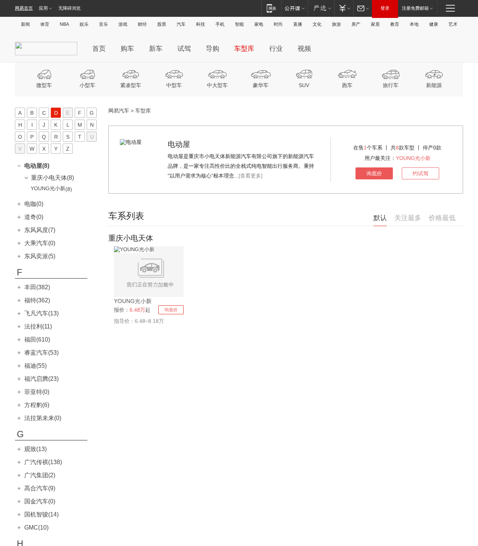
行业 (276, 48)
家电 (258, 24)
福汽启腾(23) (41, 379)
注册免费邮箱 (415, 8)
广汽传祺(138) (43, 462)
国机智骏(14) (41, 514)
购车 (127, 48)
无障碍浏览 (69, 8)
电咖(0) (33, 204)
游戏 (122, 24)
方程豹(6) (36, 405)
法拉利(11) (38, 326)
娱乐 (84, 24)
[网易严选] (321, 8)
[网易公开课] (294, 8)
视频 (304, 48)
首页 (99, 48)
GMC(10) (36, 527)
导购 (212, 48)
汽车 (181, 24)
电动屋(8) (36, 166)
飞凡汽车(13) (41, 313)
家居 (375, 24)
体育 (44, 24)
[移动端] (271, 8)
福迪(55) (35, 366)
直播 (297, 24)
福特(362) (37, 300)
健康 (433, 24)
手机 (219, 24)
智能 (239, 24)
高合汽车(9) (39, 488)
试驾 (184, 48)
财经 (142, 24)
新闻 (25, 24)
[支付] (343, 8)
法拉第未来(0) (42, 418)
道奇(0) (33, 217)
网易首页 (24, 8)
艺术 (452, 24)
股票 (161, 24)
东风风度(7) (39, 230)
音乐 (103, 24)
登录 (385, 8)
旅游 (336, 24)
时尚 (278, 24)
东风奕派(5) (39, 256)
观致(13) (35, 449)
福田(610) (37, 339)
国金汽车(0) (39, 501)
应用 (43, 8)
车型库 (244, 48)
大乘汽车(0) (39, 243)
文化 (317, 24)
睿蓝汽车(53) (41, 352)
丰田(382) (37, 287)
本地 (414, 24)
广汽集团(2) (39, 475)
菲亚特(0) (36, 392)
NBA (64, 24)
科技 (200, 24)
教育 (394, 24)
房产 (355, 24)
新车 (155, 48)
